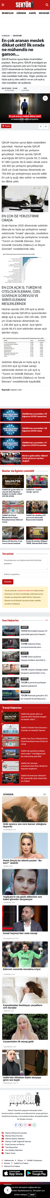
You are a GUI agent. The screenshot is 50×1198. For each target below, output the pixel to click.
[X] (20, 1125)
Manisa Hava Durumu (14, 1136)
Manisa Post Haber (12, 1166)
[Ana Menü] (3, 5)
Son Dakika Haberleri (14, 1150)
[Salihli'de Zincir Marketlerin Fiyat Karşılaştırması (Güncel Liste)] (13, 507)
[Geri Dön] (8, 1190)
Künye (20, 1160)
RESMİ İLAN (7, 13)
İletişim (7, 1163)
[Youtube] (30, 1125)
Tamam (31, 1195)
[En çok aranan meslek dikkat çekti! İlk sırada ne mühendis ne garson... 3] (25, 347)
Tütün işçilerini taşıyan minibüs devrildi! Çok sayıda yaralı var (34, 659)
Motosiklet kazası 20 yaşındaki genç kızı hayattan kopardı (34, 633)
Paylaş (7, 126)
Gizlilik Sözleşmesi (34, 1160)
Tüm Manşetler (11, 1147)
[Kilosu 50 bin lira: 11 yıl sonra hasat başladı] (13, 533)
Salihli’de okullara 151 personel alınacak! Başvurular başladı (36, 518)
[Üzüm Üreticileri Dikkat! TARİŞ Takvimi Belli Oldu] (37, 533)
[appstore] (13, 1174)
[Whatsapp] (34, 1125)
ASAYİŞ (32, 13)
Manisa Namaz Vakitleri (14, 1139)
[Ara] (47, 5)
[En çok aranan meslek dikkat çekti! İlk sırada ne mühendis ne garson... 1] (25, 198)
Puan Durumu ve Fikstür (14, 1144)
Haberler (6, 36)
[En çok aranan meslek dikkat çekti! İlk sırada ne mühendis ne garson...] (25, 108)
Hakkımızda (9, 1160)
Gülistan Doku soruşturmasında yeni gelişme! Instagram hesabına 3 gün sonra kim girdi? (32, 646)
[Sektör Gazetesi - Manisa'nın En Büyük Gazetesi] (25, 5)
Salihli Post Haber (21, 1163)
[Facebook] (16, 1125)
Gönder (8, 582)
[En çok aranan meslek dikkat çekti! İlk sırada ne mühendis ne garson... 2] (25, 268)
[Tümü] (46, 620)
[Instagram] (25, 1125)
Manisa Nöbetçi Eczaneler (16, 1133)
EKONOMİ (44, 13)
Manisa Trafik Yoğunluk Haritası (18, 1141)
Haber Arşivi (10, 1153)
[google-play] (36, 1174)
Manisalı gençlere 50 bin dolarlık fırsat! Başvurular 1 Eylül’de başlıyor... (34, 697)
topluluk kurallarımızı (25, 591)
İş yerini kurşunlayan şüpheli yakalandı (33, 684)
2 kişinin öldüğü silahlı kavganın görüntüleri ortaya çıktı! (34, 672)
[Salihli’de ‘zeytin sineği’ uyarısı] (37, 481)
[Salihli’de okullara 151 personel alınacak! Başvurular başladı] (37, 507)
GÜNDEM (21, 13)
